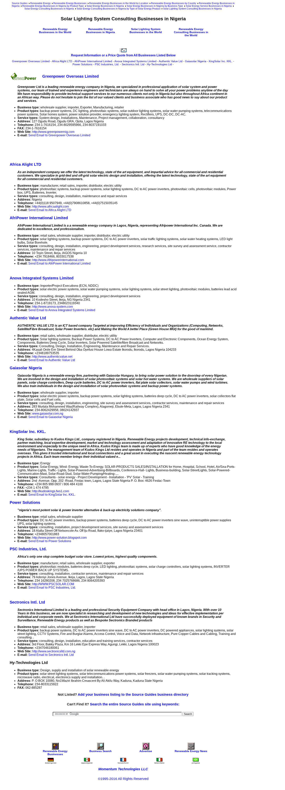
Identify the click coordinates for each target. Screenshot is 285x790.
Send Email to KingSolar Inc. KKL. (51, 494)
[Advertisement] (80, 149)
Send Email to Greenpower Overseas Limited (59, 135)
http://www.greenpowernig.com (53, 131)
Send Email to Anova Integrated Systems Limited (61, 310)
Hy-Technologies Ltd (159, 64)
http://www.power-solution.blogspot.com (59, 537)
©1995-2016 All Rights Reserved (123, 779)
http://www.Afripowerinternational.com (58, 260)
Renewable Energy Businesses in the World (55, 30)
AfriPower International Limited (93, 61)
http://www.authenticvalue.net (52, 356)
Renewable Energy (40, 3)
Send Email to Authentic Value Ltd (51, 360)
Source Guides (20, 3)
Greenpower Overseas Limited (31, 61)
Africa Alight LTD (62, 61)
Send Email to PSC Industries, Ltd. (52, 587)
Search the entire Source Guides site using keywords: (134, 704)
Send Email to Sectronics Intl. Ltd (51, 654)
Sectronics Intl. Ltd (133, 64)
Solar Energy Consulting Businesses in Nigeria (49, 8)
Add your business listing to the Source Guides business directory (133, 694)
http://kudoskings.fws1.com (50, 491)
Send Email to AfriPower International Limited (59, 263)
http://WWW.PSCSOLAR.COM (53, 584)
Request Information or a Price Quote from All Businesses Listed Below (123, 55)
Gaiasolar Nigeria (195, 61)
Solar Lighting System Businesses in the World (146, 30)
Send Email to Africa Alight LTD (49, 210)
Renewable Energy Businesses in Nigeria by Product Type (53, 6)
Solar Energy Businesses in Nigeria (105, 6)
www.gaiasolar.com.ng (47, 413)
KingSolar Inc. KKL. (220, 61)
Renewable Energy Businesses (69, 3)
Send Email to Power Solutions (49, 541)
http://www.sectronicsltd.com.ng (53, 651)
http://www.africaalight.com (50, 206)
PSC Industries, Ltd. (107, 64)
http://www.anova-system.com (52, 306)
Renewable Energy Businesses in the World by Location (118, 3)
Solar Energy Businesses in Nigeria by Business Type (155, 6)
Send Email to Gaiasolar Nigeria (50, 417)
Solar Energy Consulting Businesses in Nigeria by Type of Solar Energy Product (118, 8)
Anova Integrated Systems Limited (135, 61)
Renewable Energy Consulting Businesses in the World (191, 32)
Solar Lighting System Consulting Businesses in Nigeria (192, 8)
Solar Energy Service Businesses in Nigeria (209, 6)
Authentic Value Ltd (170, 61)
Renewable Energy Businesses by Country (173, 3)
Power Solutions (82, 64)
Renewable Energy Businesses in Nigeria (100, 30)
